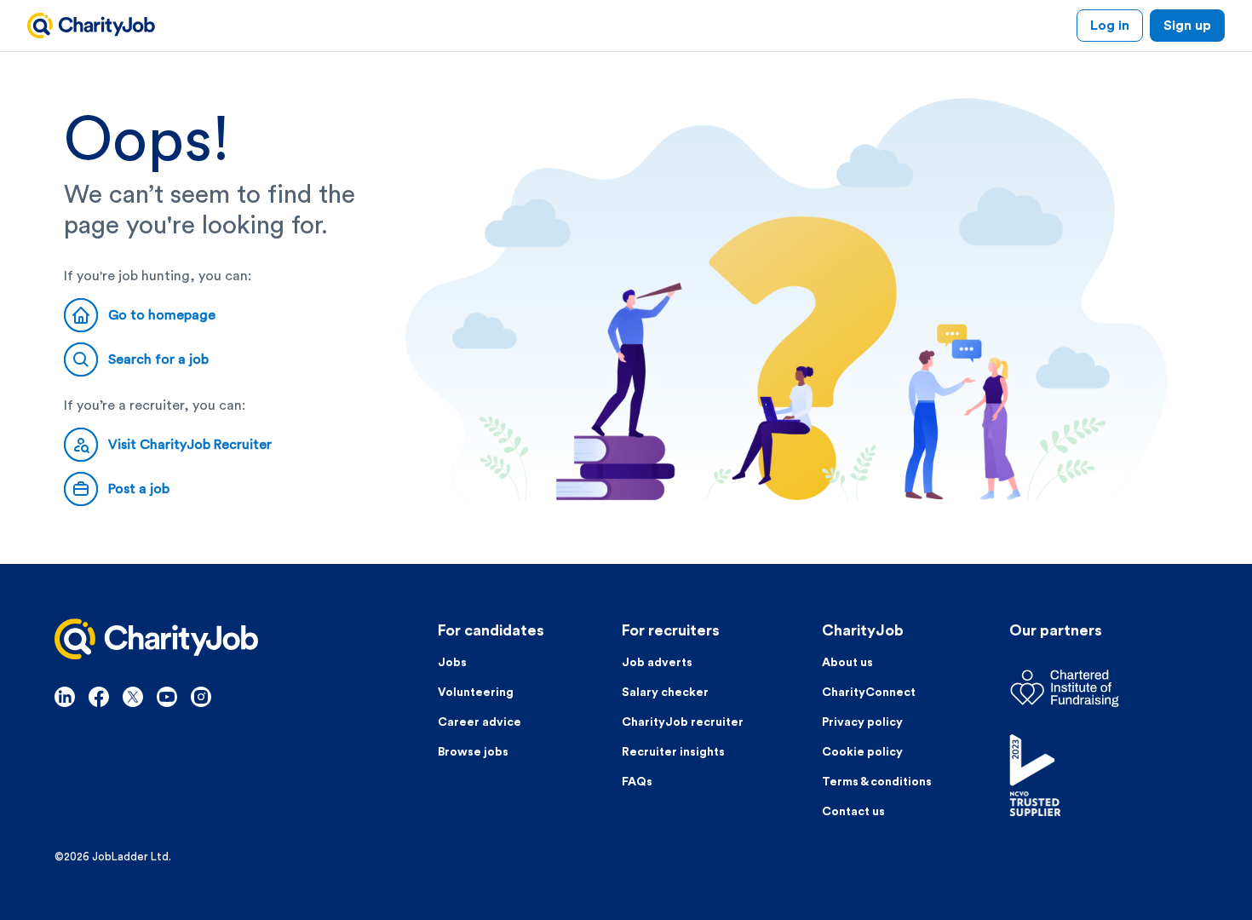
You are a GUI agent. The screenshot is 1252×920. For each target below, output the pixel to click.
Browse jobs (473, 752)
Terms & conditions (877, 782)
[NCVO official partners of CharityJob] (1103, 775)
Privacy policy (862, 722)
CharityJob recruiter (683, 722)
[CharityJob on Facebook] (99, 697)
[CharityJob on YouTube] (167, 697)
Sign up (1187, 25)
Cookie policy (862, 752)
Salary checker (665, 693)
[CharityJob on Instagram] (201, 697)
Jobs (452, 663)
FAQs (637, 782)
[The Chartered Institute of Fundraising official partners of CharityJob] (1103, 688)
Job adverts (657, 663)
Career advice (479, 722)
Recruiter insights (673, 752)
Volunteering (476, 693)
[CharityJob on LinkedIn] (65, 697)
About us (847, 663)
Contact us (853, 812)
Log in (1109, 25)
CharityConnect (869, 693)
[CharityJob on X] (133, 697)
